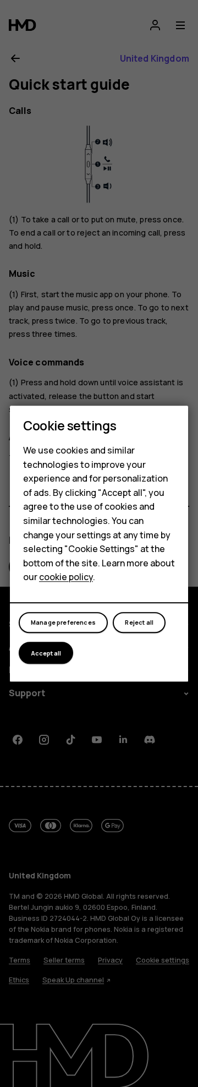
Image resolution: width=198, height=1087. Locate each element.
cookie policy (66, 577)
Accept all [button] (46, 653)
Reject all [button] (139, 623)
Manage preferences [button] (63, 623)
